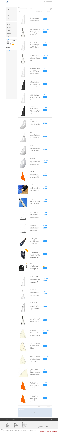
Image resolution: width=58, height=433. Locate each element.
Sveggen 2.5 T (31, 263)
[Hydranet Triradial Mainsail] (23, 307)
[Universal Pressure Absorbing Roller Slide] (23, 255)
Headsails (7, 424)
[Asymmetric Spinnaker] (23, 163)
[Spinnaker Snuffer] (23, 189)
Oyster (8, 92)
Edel (7, 69)
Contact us (15, 423)
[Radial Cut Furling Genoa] (23, 59)
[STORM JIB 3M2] (23, 176)
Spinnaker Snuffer (32, 184)
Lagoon (8, 86)
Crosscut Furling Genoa (33, 27)
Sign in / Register (24, 422)
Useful (8, 23)
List (51, 9)
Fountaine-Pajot (9, 72)
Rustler (8, 93)
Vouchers (23, 427)
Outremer (8, 90)
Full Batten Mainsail (32, 93)
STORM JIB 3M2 (32, 171)
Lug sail (31, 328)
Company (8, 30)
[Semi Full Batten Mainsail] (23, 19)
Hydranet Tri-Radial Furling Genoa (34, 315)
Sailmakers (15, 427)
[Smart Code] (23, 150)
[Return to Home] (6, 5)
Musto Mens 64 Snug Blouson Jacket (12, 41)
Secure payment (9, 33)
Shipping (15, 426)
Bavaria (8, 57)
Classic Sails (7, 426)
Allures (8, 51)
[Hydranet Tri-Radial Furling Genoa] (23, 320)
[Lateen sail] (23, 373)
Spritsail (31, 341)
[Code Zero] (23, 137)
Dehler (8, 66)
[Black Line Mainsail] (23, 85)
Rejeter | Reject (49, 431)
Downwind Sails (8, 12)
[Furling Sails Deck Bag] (23, 242)
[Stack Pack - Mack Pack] (23, 215)
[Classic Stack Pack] (23, 229)
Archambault (8, 56)
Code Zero (31, 132)
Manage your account (24, 424)
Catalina (8, 60)
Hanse (8, 77)
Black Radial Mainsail (32, 106)
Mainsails (8, 9)
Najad (8, 89)
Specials (8, 39)
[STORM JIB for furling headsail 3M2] (23, 386)
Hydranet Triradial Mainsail (33, 302)
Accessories (7, 428)
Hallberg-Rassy (9, 75)
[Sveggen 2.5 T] (23, 268)
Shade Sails (8, 18)
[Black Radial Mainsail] (23, 111)
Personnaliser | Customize (42, 431)
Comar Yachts (9, 62)
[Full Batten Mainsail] (23, 98)
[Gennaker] (23, 124)
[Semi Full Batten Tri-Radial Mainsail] (23, 72)
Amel (8, 54)
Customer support (16, 425)
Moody (8, 87)
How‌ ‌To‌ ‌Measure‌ (9, 27)
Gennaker (31, 119)
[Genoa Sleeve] (23, 202)
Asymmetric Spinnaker (32, 158)
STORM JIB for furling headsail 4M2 (34, 394)
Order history (23, 423)
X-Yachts (8, 98)
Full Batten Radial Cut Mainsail (34, 40)
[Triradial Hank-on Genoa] (23, 294)
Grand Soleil (8, 74)
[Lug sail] (23, 333)
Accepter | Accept (54, 431)
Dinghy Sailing (8, 15)
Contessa (8, 63)
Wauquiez (8, 95)
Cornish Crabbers (9, 65)
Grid (50, 9)
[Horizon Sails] (13, 2)
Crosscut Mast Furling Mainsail (34, 276)
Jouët (8, 81)
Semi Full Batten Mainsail (33, 14)
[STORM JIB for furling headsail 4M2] (23, 399)
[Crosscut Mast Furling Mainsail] (23, 281)
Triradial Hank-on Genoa (33, 289)
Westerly (8, 96)
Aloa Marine (8, 53)
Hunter (8, 78)
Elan (7, 71)
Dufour (8, 68)
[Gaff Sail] (23, 360)
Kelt (7, 83)
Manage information (24, 426)
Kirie (7, 84)
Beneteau (8, 59)
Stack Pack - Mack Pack (33, 210)
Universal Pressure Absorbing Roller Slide (34, 250)
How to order (8, 24)
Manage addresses (24, 425)
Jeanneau (8, 80)
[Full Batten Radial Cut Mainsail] (23, 46)
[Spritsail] (23, 347)
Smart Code (31, 145)
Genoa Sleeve (31, 197)
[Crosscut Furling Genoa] (23, 32)
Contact (8, 36)
